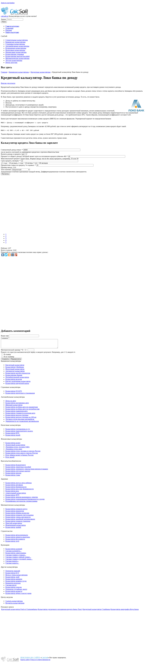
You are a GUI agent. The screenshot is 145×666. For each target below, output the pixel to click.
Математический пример (11, 350)
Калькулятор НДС (12, 433)
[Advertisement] (34, 204)
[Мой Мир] (12, 254)
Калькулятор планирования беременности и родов (25, 499)
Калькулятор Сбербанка (14, 367)
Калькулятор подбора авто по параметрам (21, 407)
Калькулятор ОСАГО (13, 391)
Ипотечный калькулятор (14, 369)
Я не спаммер (9, 357)
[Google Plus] (15, 254)
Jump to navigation (7, 3)
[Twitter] (6, 254)
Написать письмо (12, 32)
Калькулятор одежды (13, 587)
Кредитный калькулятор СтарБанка (96, 609)
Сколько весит (11, 585)
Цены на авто (10, 401)
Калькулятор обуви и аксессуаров (18, 593)
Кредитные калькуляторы (41, 72)
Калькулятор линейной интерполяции (20, 519)
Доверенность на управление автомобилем (22, 421)
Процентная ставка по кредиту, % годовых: (18, 165)
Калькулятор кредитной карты (17, 383)
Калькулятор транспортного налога (19, 431)
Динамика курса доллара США (17, 447)
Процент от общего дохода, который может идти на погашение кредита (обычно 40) (34, 156)
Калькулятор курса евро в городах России (21, 453)
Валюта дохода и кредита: (11, 154)
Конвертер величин (13, 583)
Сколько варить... (12, 561)
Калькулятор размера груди (16, 581)
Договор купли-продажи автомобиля (19, 419)
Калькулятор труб (12, 541)
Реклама (8, 30)
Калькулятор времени (13, 579)
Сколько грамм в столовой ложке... (19, 559)
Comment (5, 338)
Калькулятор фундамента (15, 539)
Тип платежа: (6, 169)
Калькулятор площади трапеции (17, 521)
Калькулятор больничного (15, 465)
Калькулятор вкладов (13, 379)
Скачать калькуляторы (14, 601)
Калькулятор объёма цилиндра (17, 513)
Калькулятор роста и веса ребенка (18, 483)
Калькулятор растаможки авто (17, 403)
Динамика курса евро (13, 449)
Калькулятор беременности (16, 487)
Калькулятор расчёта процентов (17, 373)
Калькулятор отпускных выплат (17, 471)
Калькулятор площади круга (16, 509)
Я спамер (7, 354)
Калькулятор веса (12, 491)
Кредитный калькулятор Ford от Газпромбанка (19, 609)
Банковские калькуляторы (19, 72)
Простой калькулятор (13, 523)
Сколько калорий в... (13, 551)
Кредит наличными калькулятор (17, 381)
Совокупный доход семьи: (12, 150)
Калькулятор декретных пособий (18, 467)
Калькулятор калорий (13, 549)
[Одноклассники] (9, 254)
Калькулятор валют (12, 443)
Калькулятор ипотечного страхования (20, 393)
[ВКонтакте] (2, 254)
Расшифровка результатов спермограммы (21, 501)
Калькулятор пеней (12, 435)
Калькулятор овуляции (14, 485)
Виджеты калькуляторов (14, 603)
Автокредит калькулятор (15, 371)
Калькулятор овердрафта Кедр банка (125, 609)
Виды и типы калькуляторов (16, 575)
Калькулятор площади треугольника (19, 515)
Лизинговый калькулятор (15, 445)
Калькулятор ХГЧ (12, 495)
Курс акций (9, 457)
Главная (4, 72)
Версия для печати (8, 83)
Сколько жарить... (12, 563)
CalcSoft (44, 658)
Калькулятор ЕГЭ (12, 573)
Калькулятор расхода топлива (16, 415)
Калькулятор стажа (12, 475)
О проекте (9, 28)
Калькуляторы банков (13, 375)
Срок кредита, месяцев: (10, 161)
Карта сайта (25, 660)
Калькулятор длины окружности (18, 517)
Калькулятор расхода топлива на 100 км (20, 417)
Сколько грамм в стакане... (15, 555)
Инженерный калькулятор (15, 525)
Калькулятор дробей (13, 527)
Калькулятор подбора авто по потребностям (22, 409)
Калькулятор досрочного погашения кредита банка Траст (60, 609)
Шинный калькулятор (13, 405)
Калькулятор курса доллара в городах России (22, 451)
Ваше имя (5, 336)
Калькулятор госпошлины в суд (17, 429)
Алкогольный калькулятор (15, 493)
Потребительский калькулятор (17, 377)
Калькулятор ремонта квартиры (17, 537)
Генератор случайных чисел (16, 589)
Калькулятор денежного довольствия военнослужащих (26, 469)
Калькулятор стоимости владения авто (20, 413)
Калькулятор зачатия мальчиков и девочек (21, 497)
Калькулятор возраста (13, 591)
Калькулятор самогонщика (15, 553)
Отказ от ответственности (40, 660)
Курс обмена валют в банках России (19, 455)
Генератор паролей (12, 571)
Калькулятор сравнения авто (16, 411)
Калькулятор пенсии (13, 473)
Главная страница (12, 26)
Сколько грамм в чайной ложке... (18, 557)
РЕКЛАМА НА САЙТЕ (30, 658)
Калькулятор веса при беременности (19, 489)
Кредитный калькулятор (14, 365)
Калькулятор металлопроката (16, 535)
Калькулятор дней (12, 577)
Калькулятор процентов (14, 511)
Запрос (4, 19)
